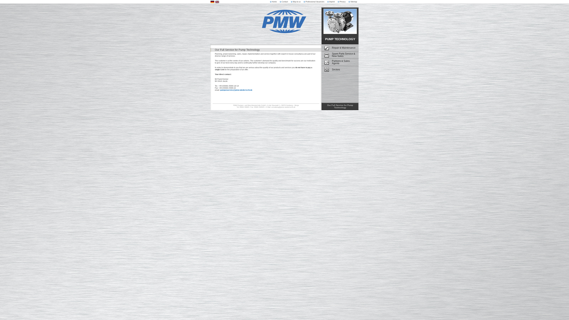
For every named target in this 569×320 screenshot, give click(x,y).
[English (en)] (217, 2)
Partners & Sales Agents (341, 62)
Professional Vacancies (315, 2)
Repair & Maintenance (343, 48)
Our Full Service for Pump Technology (340, 106)
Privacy (343, 2)
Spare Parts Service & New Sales (343, 55)
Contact (285, 2)
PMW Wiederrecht (284, 22)
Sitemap (353, 2)
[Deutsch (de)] (212, 2)
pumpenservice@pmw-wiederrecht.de (236, 90)
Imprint (332, 2)
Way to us (297, 2)
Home (274, 2)
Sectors (336, 69)
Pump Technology (340, 39)
